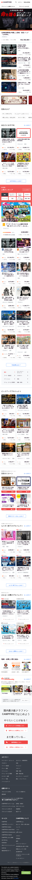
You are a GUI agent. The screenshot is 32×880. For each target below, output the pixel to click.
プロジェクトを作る (6, 791)
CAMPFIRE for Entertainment (8, 832)
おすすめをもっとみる (15, 181)
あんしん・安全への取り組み (22, 824)
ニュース (18, 827)
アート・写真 (5, 779)
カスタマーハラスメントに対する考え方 (22, 854)
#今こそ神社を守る (7, 113)
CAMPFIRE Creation (6, 827)
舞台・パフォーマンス (22, 254)
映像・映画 (5, 168)
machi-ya (4, 848)
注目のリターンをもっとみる (15, 516)
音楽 (19, 50)
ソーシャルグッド (6, 781)
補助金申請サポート (6, 850)
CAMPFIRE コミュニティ (7, 824)
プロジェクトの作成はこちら (16, 725)
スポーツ (20, 616)
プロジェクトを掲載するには (8, 6)
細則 (17, 841)
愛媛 (13, 640)
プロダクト (4, 36)
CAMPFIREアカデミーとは (8, 803)
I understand (26, 872)
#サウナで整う (21, 117)
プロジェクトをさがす (24, 6)
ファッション (5, 198)
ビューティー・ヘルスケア (22, 776)
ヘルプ (17, 829)
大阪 (13, 572)
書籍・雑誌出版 (19, 773)
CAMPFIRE (4, 821)
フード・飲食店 (21, 75)
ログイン (20, 2)
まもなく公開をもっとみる (15, 651)
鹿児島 (28, 458)
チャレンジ (20, 144)
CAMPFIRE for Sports (7, 834)
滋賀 (13, 458)
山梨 (10, 350)
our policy (16, 878)
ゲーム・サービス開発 (20, 198)
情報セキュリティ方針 (21, 849)
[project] (16, 25)
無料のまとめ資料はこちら (16, 730)
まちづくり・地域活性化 (22, 63)
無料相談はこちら (16, 742)
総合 (5, 194)
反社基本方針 (19, 851)
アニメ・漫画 (21, 88)
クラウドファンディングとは (8, 806)
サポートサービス (20, 806)
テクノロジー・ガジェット (12, 194)
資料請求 (4, 794)
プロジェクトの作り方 (7, 809)
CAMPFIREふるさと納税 (7, 837)
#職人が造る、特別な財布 (8, 117)
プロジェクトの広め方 (7, 811)
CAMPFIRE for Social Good (8, 829)
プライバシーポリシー (21, 843)
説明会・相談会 (19, 803)
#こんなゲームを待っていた (22, 113)
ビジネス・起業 (5, 776)
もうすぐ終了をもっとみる (15, 585)
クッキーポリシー (20, 858)
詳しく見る (24, 700)
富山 (27, 434)
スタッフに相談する (20, 791)
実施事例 (18, 809)
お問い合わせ (19, 832)
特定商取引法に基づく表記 (22, 846)
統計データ (18, 811)
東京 (7, 546)
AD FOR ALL (5, 840)
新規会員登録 (27, 2)
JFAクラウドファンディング (8, 845)
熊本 (29, 63)
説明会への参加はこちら (16, 747)
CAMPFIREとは (19, 821)
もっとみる (27, 125)
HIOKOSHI (4, 842)
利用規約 (18, 838)
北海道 (24, 640)
